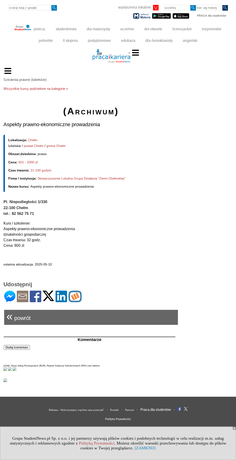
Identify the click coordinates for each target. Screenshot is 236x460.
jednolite (46, 41)
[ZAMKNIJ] (145, 448)
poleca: (39, 29)
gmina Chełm (56, 146)
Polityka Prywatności (118, 419)
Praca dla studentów (155, 409)
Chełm (33, 140)
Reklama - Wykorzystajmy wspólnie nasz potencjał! (76, 409)
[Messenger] (9, 300)
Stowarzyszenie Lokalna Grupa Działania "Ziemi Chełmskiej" (81, 178)
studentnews (66, 29)
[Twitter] (48, 299)
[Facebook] (35, 300)
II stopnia (70, 41)
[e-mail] (22, 300)
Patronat (129, 409)
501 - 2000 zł (28, 162)
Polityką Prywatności (96, 443)
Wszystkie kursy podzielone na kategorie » (35, 89)
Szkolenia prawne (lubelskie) (25, 80)
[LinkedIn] (61, 300)
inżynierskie (211, 29)
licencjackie (182, 29)
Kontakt (114, 409)
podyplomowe (99, 41)
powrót (18, 316)
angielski (190, 41)
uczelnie (127, 29)
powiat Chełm (34, 146)
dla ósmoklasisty (159, 41)
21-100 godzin (40, 170)
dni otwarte (153, 29)
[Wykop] (75, 300)
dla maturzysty (98, 29)
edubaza (128, 41)
